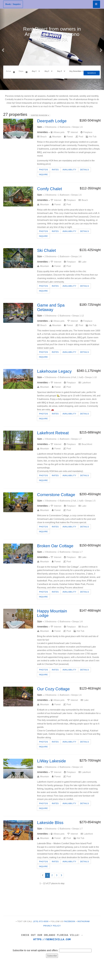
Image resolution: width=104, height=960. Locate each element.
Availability (69, 170)
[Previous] (42, 875)
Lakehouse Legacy (54, 371)
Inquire (43, 174)
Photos (43, 170)
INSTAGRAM (83, 921)
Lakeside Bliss (50, 822)
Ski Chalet (46, 250)
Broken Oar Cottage (55, 546)
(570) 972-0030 (40, 921)
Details (84, 170)
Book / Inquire (13, 4)
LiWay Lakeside (51, 761)
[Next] (61, 875)
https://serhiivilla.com (52, 939)
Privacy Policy (52, 926)
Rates (55, 170)
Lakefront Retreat (53, 433)
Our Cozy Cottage (53, 689)
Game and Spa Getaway (51, 307)
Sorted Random (39, 115)
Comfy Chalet (49, 189)
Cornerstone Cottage (56, 494)
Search (91, 73)
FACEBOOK (69, 921)
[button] (2, 49)
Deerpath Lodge (52, 121)
